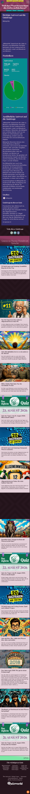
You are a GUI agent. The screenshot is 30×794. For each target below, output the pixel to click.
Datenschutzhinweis (13, 778)
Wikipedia (9, 198)
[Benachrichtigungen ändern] (28, 792)
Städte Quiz (24, 767)
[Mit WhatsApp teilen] (11, 233)
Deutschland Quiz (24, 768)
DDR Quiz (24, 769)
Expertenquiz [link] (23, 300)
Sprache (14, 10)
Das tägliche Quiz (15, 396)
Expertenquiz (6, 768)
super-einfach (20, 10)
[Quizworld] (15, 788)
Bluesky (10, 779)
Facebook (14, 779)
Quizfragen (16, 246)
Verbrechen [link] (18, 364)
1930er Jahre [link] (13, 364)
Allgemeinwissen (22, 246)
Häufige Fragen (15, 776)
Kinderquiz (6, 769)
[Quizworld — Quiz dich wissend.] (2, 2)
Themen (9, 0)
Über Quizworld (7, 776)
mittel (28, 300)
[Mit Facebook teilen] (18, 233)
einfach (28, 246)
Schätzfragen (15, 767)
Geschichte (23, 364)
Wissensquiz (6, 767)
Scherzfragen (15, 768)
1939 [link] (9, 364)
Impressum (23, 776)
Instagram (19, 779)
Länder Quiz (24, 765)
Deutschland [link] (5, 364)
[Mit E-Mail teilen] (15, 233)
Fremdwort (9, 10)
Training (15, 0)
